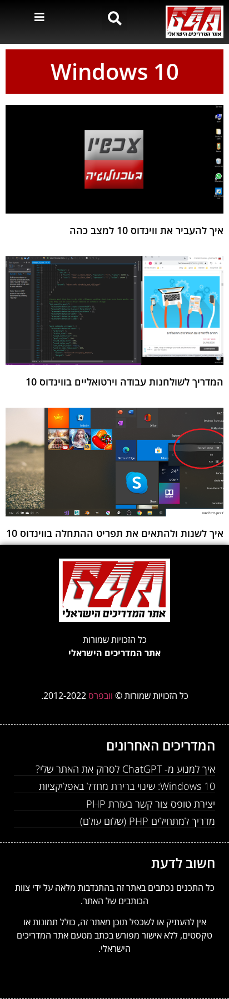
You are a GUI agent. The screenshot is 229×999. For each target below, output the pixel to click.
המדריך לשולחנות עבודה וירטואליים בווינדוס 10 (124, 381)
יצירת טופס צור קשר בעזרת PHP (150, 803)
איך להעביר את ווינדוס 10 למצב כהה (146, 230)
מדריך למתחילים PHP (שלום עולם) (147, 821)
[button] (114, 18)
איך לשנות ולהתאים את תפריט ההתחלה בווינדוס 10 (114, 533)
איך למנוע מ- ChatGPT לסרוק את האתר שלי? (125, 768)
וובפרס (101, 695)
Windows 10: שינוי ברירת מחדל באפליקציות (127, 786)
